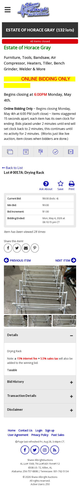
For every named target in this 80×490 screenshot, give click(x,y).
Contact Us (25, 430)
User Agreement (18, 435)
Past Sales (57, 435)
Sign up (49, 430)
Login (38, 430)
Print (72, 189)
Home (12, 430)
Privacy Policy (39, 435)
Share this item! (13, 241)
